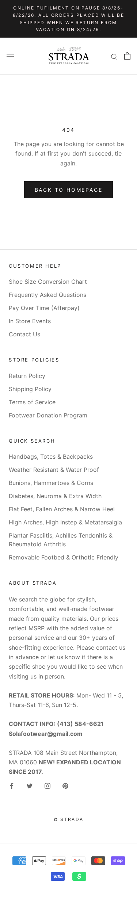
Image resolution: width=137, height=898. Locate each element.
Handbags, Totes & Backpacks (51, 456)
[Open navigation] (10, 56)
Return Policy (27, 375)
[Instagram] (47, 785)
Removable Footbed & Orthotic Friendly (63, 557)
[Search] (114, 56)
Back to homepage (69, 190)
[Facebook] (12, 785)
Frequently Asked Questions (47, 294)
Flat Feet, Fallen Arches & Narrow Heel (62, 509)
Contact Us (24, 334)
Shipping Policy (30, 389)
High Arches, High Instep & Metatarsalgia (65, 522)
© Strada (68, 819)
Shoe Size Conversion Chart (48, 281)
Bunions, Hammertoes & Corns (51, 482)
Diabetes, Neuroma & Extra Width (55, 496)
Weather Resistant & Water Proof (54, 469)
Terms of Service (32, 402)
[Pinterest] (65, 785)
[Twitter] (30, 785)
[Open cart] (127, 56)
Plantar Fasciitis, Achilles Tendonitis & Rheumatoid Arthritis (61, 540)
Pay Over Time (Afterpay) (44, 308)
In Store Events (30, 321)
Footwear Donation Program (48, 415)
